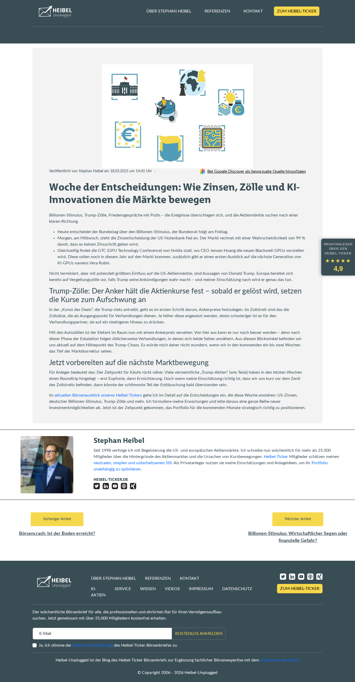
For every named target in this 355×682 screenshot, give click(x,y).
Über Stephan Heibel (168, 11)
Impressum (201, 589)
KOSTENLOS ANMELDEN (198, 634)
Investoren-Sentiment (280, 660)
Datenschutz (237, 589)
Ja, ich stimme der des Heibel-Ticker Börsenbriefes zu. (108, 645)
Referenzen (217, 11)
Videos (172, 589)
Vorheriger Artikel (57, 519)
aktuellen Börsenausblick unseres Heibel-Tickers (98, 395)
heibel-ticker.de (111, 479)
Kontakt (253, 11)
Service (123, 589)
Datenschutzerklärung (93, 645)
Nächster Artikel (298, 519)
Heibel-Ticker (276, 457)
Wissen (148, 589)
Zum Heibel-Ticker (296, 11)
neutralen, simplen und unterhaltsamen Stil (133, 463)
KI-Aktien (98, 592)
